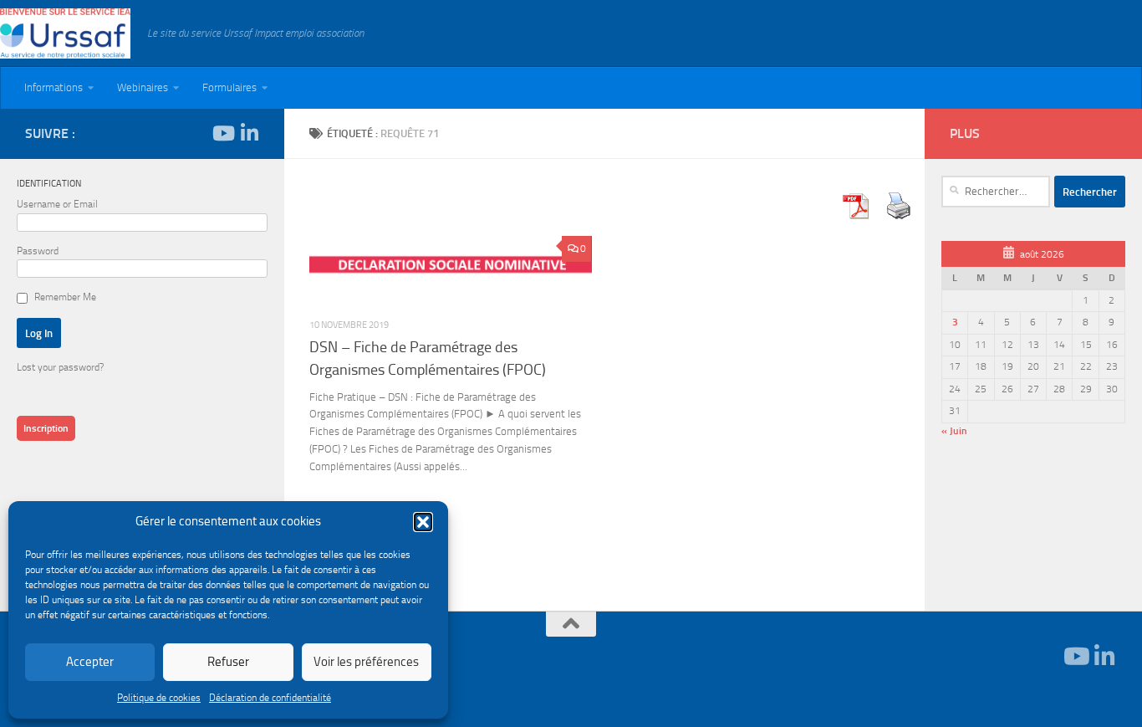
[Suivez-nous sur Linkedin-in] (249, 133)
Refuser (228, 661)
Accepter (90, 661)
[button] (423, 522)
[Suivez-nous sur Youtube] (222, 133)
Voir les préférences (366, 661)
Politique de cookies (159, 698)
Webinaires (142, 87)
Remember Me (65, 297)
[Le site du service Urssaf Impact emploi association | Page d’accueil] (65, 33)
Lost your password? (60, 367)
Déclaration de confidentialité (270, 698)
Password (38, 251)
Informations (53, 87)
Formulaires (229, 87)
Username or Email (57, 204)
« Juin (954, 431)
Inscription (46, 428)
